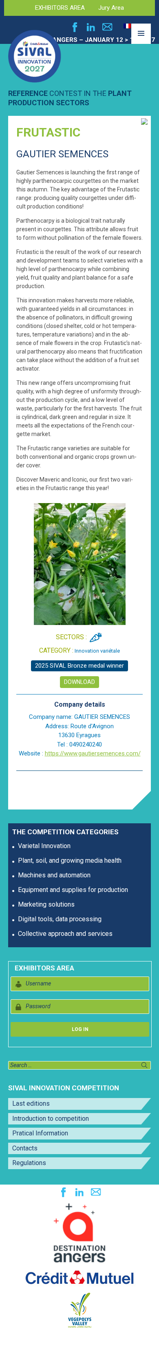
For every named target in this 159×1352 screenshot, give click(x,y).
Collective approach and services (65, 934)
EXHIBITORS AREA (60, 7)
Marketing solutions (46, 904)
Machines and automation (54, 875)
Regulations (29, 1163)
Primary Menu (141, 43)
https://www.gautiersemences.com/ (93, 753)
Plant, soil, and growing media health (69, 860)
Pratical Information (40, 1133)
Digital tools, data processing (60, 919)
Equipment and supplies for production (73, 890)
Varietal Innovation (44, 846)
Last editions (31, 1103)
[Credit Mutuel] (79, 1277)
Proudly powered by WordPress (44, 1341)
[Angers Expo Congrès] (79, 1233)
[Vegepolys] (80, 1309)
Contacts (25, 1148)
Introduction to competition (50, 1118)
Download (79, 682)
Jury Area (111, 7)
